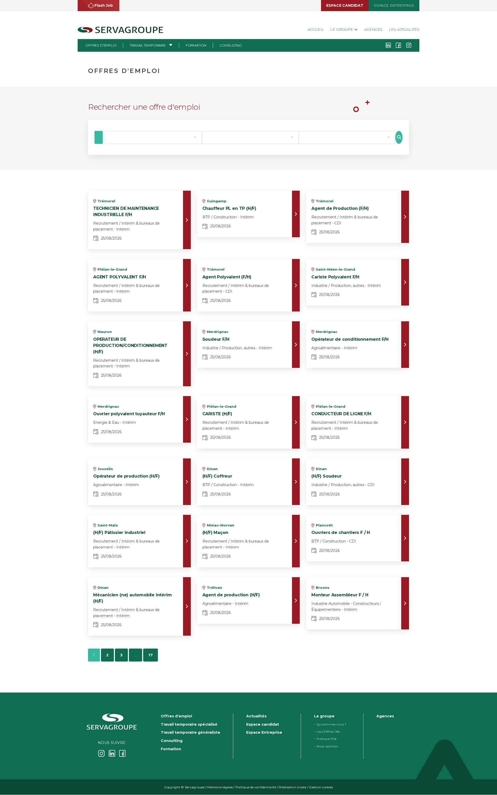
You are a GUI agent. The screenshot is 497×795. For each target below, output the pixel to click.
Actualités (256, 716)
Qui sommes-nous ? (331, 724)
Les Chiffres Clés (328, 731)
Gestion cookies (321, 787)
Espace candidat (344, 5)
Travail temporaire (148, 45)
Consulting (231, 45)
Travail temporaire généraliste (190, 732)
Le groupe (342, 29)
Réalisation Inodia (292, 787)
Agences (373, 29)
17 (150, 654)
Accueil (316, 29)
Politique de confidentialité (256, 787)
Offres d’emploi (100, 45)
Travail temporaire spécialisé (189, 724)
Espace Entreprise (394, 5)
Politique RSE (327, 739)
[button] (98, 5)
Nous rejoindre (327, 746)
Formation (196, 45)
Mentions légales (220, 787)
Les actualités (404, 29)
